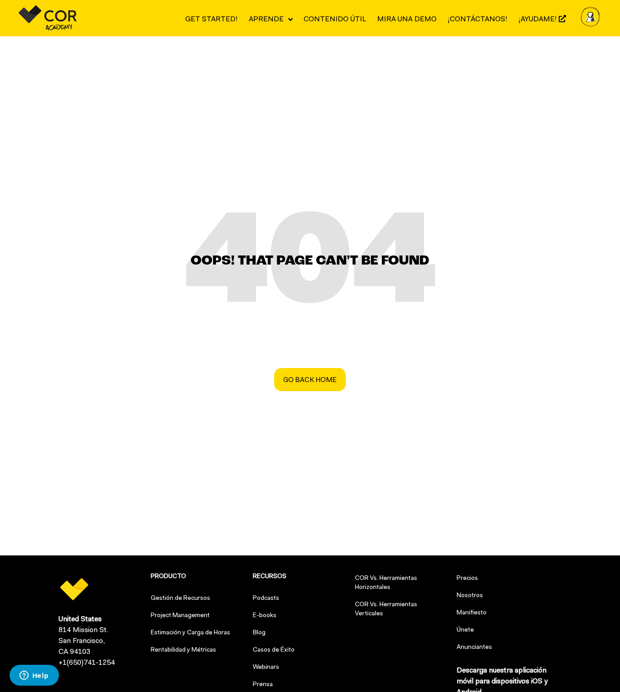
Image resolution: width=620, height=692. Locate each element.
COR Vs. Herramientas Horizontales (386, 583)
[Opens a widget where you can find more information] (34, 676)
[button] (310, 379)
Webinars (266, 667)
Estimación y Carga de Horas (190, 633)
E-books (264, 616)
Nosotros (470, 596)
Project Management (180, 616)
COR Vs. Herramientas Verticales (386, 609)
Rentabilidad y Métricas (183, 650)
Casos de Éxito (274, 650)
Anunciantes (474, 647)
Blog (259, 633)
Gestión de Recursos (180, 598)
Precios (467, 578)
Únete (465, 630)
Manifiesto (472, 613)
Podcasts (266, 598)
